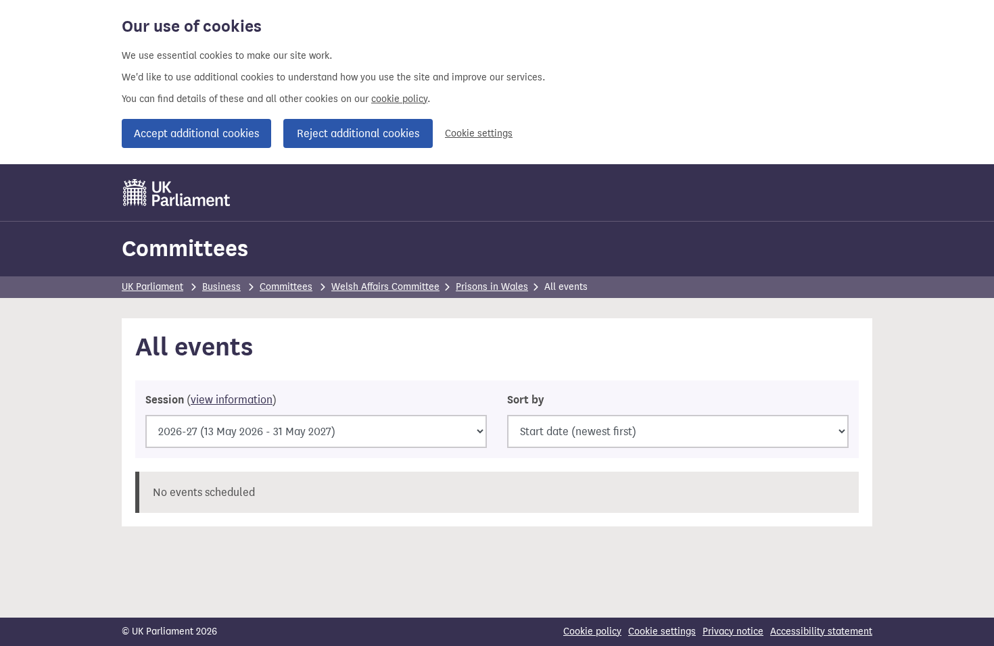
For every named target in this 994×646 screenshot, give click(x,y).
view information (232, 399)
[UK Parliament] (177, 192)
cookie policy (399, 99)
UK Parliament (152, 287)
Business (221, 287)
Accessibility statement (821, 631)
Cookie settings (479, 133)
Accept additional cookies (196, 133)
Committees (185, 248)
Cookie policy (592, 631)
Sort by (525, 400)
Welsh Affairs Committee (385, 287)
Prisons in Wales (492, 287)
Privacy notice (733, 631)
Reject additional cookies (358, 133)
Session (211, 400)
